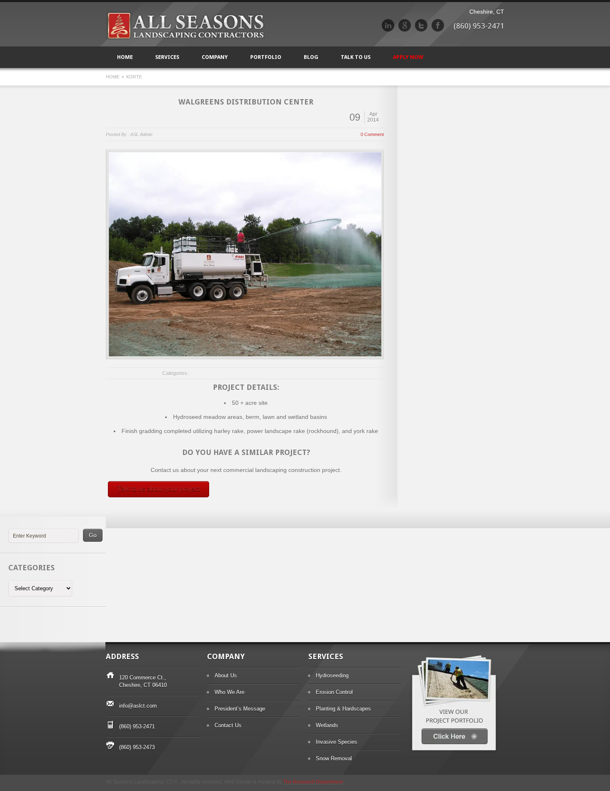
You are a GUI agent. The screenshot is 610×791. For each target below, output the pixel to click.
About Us (226, 675)
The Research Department (313, 782)
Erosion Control (334, 692)
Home (125, 57)
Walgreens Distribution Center (245, 101)
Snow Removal (334, 758)
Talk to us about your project (158, 488)
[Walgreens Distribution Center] (245, 254)
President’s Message (240, 709)
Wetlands (327, 725)
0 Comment (372, 134)
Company (215, 57)
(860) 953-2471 (137, 726)
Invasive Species (336, 742)
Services (167, 57)
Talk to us (356, 57)
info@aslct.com (138, 706)
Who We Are (229, 692)
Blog (311, 57)
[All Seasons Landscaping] (185, 38)
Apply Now (408, 57)
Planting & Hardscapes (343, 709)
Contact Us (228, 725)
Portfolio (265, 57)
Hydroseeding (332, 675)
